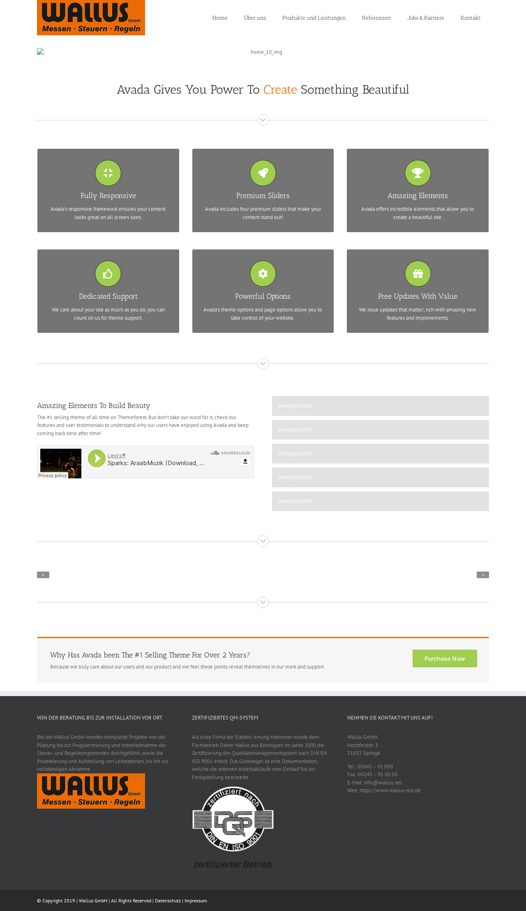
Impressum (196, 900)
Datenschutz (168, 900)
